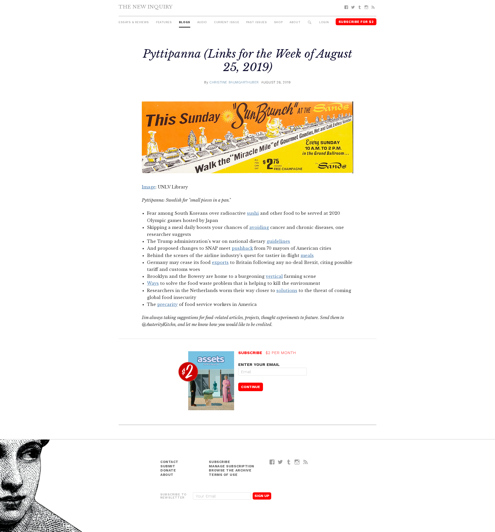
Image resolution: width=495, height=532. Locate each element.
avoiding (259, 227)
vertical (274, 276)
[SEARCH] (309, 22)
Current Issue (226, 22)
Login (324, 22)
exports (220, 262)
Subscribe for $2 (356, 22)
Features (164, 22)
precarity (167, 304)
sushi (253, 213)
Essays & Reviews (134, 22)
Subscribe (219, 462)
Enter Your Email (259, 364)
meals (307, 255)
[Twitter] (353, 7)
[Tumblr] (359, 7)
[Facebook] (346, 7)
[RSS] (373, 7)
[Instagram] (366, 7)
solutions (286, 290)
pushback (242, 248)
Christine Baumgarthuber (234, 82)
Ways (153, 283)
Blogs (184, 22)
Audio (202, 22)
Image (148, 187)
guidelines (278, 241)
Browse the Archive (230, 470)
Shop (278, 22)
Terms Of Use (223, 475)
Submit (167, 466)
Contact (169, 462)
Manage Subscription (231, 466)
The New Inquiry (145, 7)
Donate (168, 470)
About (295, 22)
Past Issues (256, 22)
